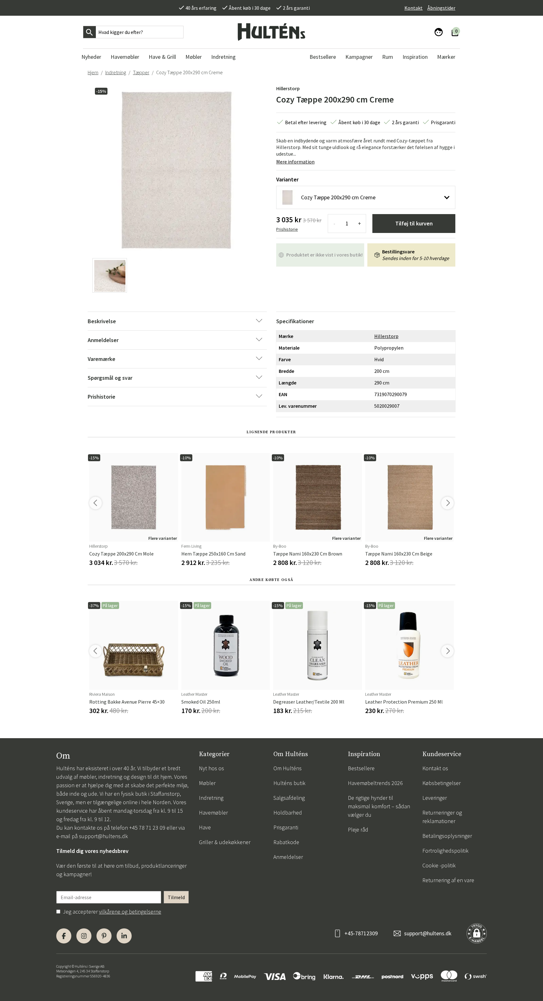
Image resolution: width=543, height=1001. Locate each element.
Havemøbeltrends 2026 (375, 783)
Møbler (207, 783)
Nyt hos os (211, 768)
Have (205, 827)
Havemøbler (213, 812)
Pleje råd (358, 829)
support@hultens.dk (103, 836)
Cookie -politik (439, 865)
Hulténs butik (289, 783)
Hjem (93, 72)
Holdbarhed (287, 812)
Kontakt (413, 8)
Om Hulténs (287, 768)
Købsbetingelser (441, 783)
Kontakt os (435, 768)
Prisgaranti (285, 827)
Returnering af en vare (448, 880)
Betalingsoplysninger (447, 835)
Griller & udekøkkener (224, 842)
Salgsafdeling (289, 797)
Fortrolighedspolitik (445, 850)
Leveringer (434, 797)
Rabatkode (286, 842)
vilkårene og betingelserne (130, 911)
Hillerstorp (288, 88)
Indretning (115, 72)
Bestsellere (361, 768)
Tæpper (141, 72)
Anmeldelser (288, 856)
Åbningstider (441, 8)
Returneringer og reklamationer (442, 817)
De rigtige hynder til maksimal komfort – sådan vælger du (379, 806)
